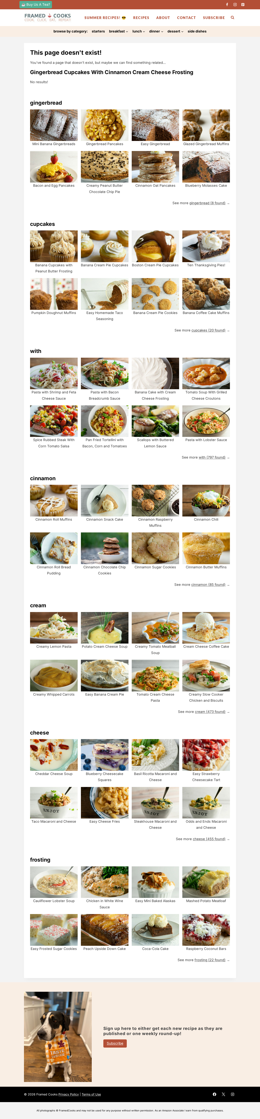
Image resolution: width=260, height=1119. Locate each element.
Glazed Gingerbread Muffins (206, 144)
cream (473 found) (210, 712)
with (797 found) (212, 457)
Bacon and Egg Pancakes (54, 185)
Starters (98, 31)
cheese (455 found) (209, 839)
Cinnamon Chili (206, 519)
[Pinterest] (242, 4)
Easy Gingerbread (155, 144)
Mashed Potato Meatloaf (206, 901)
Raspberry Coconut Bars (206, 949)
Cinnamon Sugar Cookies (155, 567)
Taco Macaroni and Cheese (53, 821)
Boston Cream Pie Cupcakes (155, 265)
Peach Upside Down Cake (104, 949)
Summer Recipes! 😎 (105, 18)
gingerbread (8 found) (207, 203)
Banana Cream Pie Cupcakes (104, 265)
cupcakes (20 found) (208, 330)
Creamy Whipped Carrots (54, 694)
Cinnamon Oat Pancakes (155, 185)
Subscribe (214, 18)
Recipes (141, 18)
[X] (223, 1094)
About (163, 18)
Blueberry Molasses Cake (206, 185)
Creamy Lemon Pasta (53, 646)
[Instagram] (235, 4)
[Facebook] (227, 4)
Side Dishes (197, 31)
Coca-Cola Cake (155, 949)
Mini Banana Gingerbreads (53, 144)
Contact (186, 18)
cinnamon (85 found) (208, 585)
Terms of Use (91, 1094)
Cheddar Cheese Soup (54, 774)
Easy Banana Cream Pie (104, 694)
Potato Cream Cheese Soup (105, 646)
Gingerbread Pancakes (104, 144)
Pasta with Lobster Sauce (206, 440)
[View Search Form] (232, 17)
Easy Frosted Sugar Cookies (54, 949)
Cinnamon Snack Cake (104, 519)
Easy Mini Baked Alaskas (155, 901)
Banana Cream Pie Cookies (155, 313)
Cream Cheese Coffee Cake (206, 646)
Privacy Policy (68, 1094)
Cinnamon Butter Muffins (206, 567)
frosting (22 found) (210, 960)
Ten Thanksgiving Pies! (206, 265)
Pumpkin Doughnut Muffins (53, 313)
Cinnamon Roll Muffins (53, 519)
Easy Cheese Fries (104, 821)
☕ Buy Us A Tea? (35, 4)
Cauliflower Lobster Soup (54, 901)
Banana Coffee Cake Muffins (206, 313)
